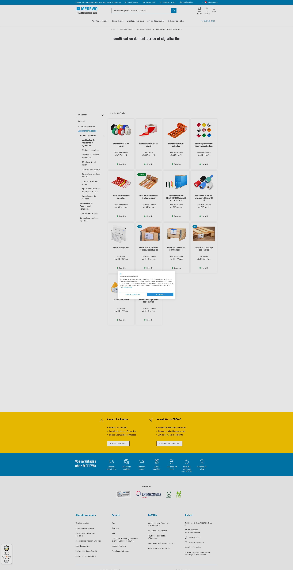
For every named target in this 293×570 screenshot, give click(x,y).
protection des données (126, 287)
